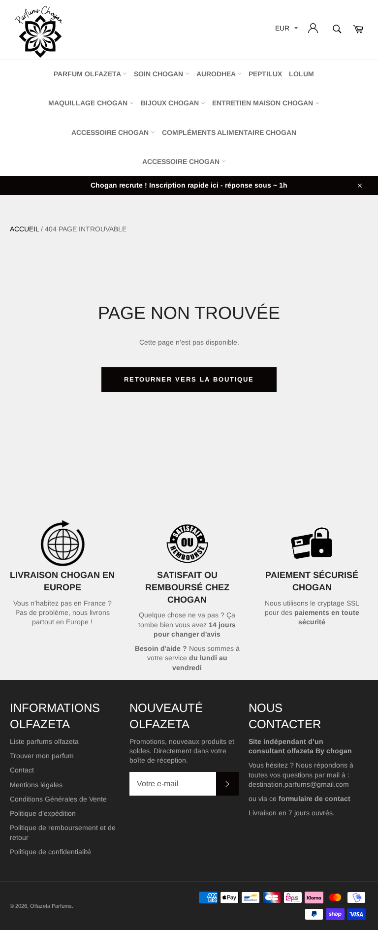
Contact (22, 770)
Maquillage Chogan (88, 103)
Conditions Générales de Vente (58, 799)
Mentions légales (36, 785)
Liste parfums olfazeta (44, 741)
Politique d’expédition (43, 813)
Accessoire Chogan (111, 132)
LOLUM (301, 74)
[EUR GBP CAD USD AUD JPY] (285, 30)
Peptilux (265, 74)
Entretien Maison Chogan (263, 103)
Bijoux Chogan (171, 103)
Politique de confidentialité (50, 852)
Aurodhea (216, 74)
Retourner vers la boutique (189, 379)
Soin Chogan (159, 74)
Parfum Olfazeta (88, 74)
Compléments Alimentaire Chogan (229, 132)
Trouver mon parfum (42, 756)
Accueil (24, 229)
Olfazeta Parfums (51, 906)
